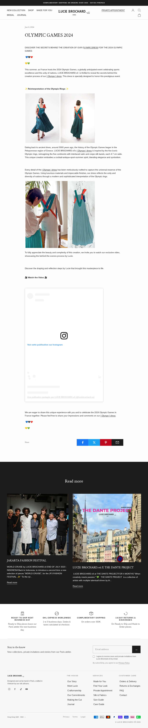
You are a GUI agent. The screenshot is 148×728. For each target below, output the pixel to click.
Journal (70, 704)
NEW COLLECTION (16, 10)
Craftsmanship (74, 690)
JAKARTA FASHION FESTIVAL (26, 560)
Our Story (72, 681)
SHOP (31, 10)
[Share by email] (117, 442)
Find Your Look (100, 686)
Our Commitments (76, 695)
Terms (75, 717)
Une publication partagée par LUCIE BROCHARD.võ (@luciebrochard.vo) (60, 397)
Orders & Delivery (128, 681)
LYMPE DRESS (91, 47)
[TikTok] (21, 689)
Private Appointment (102, 690)
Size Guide (98, 700)
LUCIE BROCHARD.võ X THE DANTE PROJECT (103, 567)
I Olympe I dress (54, 76)
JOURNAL (21, 15)
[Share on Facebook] (82, 442)
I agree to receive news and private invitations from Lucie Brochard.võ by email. (116, 657)
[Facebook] (15, 689)
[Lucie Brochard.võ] (15, 676)
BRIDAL (10, 15)
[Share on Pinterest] (106, 442)
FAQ (122, 690)
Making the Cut (74, 700)
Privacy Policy (124, 663)
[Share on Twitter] (94, 442)
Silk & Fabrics (100, 695)
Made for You (99, 681)
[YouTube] (26, 689)
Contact (123, 695)
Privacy (66, 717)
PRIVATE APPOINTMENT (113, 10)
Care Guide (98, 704)
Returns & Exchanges (130, 686)
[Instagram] (9, 689)
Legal (83, 717)
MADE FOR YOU (44, 10)
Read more (12, 582)
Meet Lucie (72, 686)
